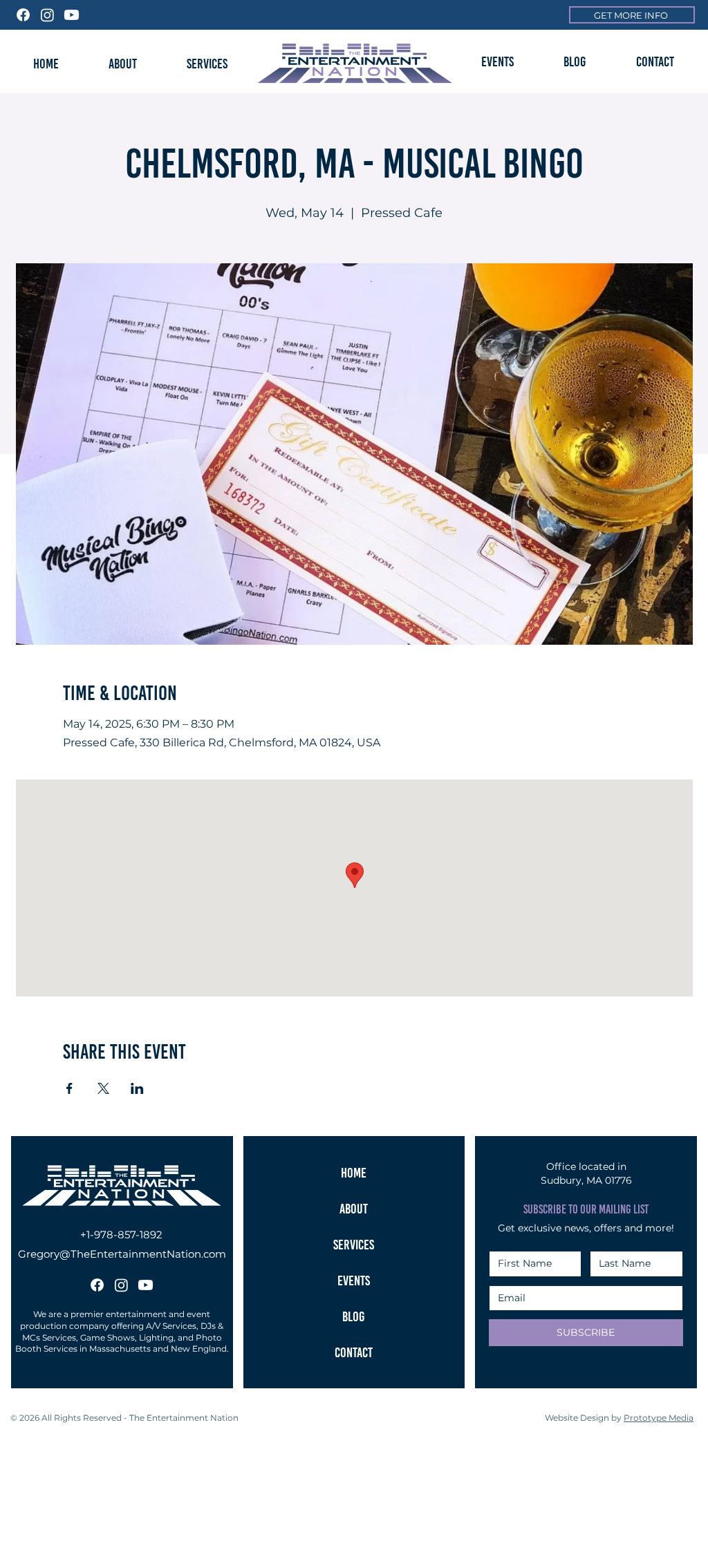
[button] (497, 61)
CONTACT (354, 1352)
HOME (353, 1172)
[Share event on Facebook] (69, 1088)
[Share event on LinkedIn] (137, 1088)
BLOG (353, 1316)
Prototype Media (658, 1417)
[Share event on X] (103, 1088)
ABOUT (353, 1208)
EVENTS (353, 1280)
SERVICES (353, 1244)
